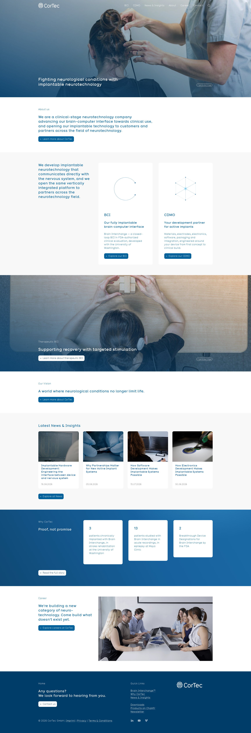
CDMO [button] (136, 5)
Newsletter (137, 711)
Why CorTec (138, 694)
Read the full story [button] (53, 572)
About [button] (172, 5)
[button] (209, 5)
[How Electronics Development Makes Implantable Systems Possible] (192, 460)
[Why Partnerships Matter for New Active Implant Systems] (103, 460)
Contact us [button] (49, 704)
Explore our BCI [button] (117, 256)
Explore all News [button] (52, 496)
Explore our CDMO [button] (179, 256)
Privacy (81, 720)
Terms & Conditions (100, 720)
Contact (198, 5)
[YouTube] (132, 720)
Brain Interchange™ (143, 690)
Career (185, 5)
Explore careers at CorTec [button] (57, 627)
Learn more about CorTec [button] (57, 139)
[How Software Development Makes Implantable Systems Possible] (148, 460)
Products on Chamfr (143, 708)
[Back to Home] (48, 5)
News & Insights (154, 5)
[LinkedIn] (139, 720)
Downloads (137, 704)
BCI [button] (126, 5)
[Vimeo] (146, 720)
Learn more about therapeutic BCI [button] (62, 358)
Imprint (70, 720)
